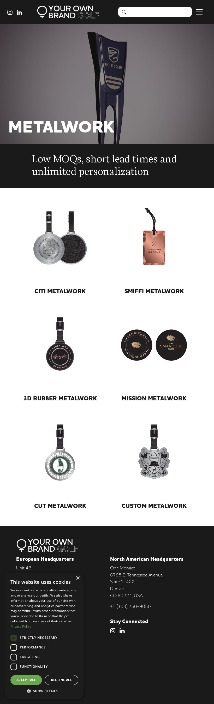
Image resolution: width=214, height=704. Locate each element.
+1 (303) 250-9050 (130, 606)
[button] (44, 691)
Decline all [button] (61, 680)
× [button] (78, 578)
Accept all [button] (26, 680)
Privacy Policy (20, 626)
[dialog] (44, 636)
